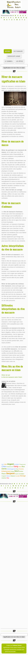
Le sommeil (9, 61)
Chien (4, 466)
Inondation (21, 473)
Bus (23, 466)
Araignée (4, 476)
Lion (5, 464)
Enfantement (10, 466)
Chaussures (22, 464)
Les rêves (19, 61)
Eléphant (13, 476)
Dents (4, 469)
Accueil (7, 51)
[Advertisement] (14, 35)
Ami (3, 464)
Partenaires (19, 651)
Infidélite (4, 478)
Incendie (17, 476)
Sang (16, 466)
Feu (8, 478)
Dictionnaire (18, 51)
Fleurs (4, 474)
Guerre (17, 473)
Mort (16, 471)
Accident (16, 464)
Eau (17, 469)
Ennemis (21, 469)
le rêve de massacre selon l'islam (12, 377)
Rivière (21, 471)
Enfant (12, 471)
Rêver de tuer (6, 375)
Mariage (23, 476)
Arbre (20, 466)
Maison (8, 476)
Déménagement (11, 469)
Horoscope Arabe (14, 56)
